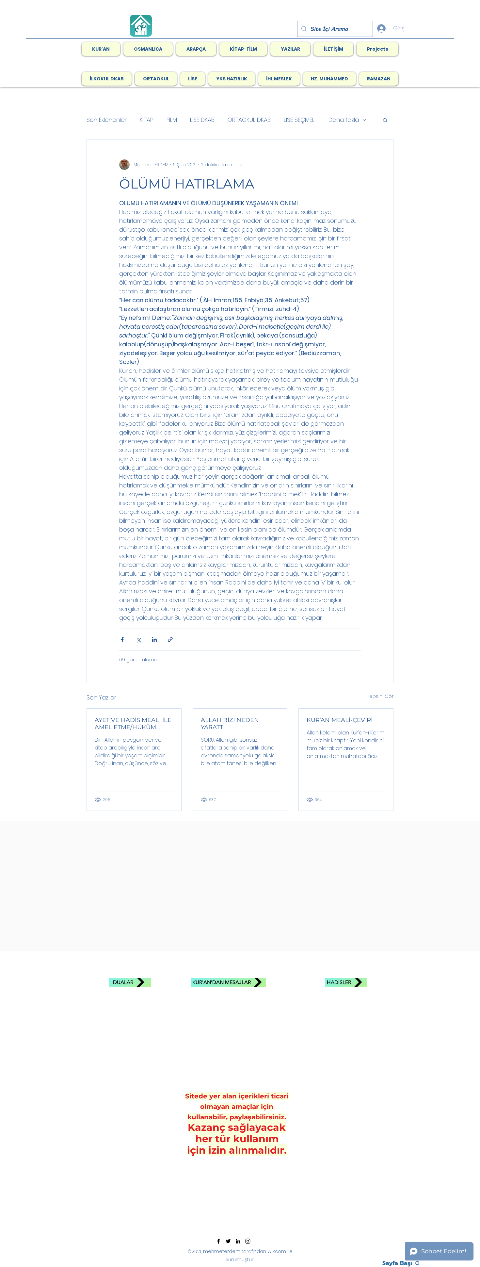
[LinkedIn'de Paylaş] (154, 639)
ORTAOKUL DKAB (249, 120)
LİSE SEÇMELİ (299, 120)
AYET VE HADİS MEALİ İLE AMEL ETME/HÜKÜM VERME (133, 723)
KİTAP (146, 120)
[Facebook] (218, 1241)
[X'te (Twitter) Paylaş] (138, 639)
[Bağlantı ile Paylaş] (170, 639)
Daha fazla (343, 120)
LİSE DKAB (202, 120)
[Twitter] (228, 1241)
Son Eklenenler (107, 120)
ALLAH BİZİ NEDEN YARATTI (230, 723)
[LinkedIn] (238, 1241)
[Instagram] (248, 1241)
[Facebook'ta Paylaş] (122, 639)
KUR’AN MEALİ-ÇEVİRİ (340, 720)
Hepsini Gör (379, 696)
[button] (243, 49)
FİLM (172, 120)
